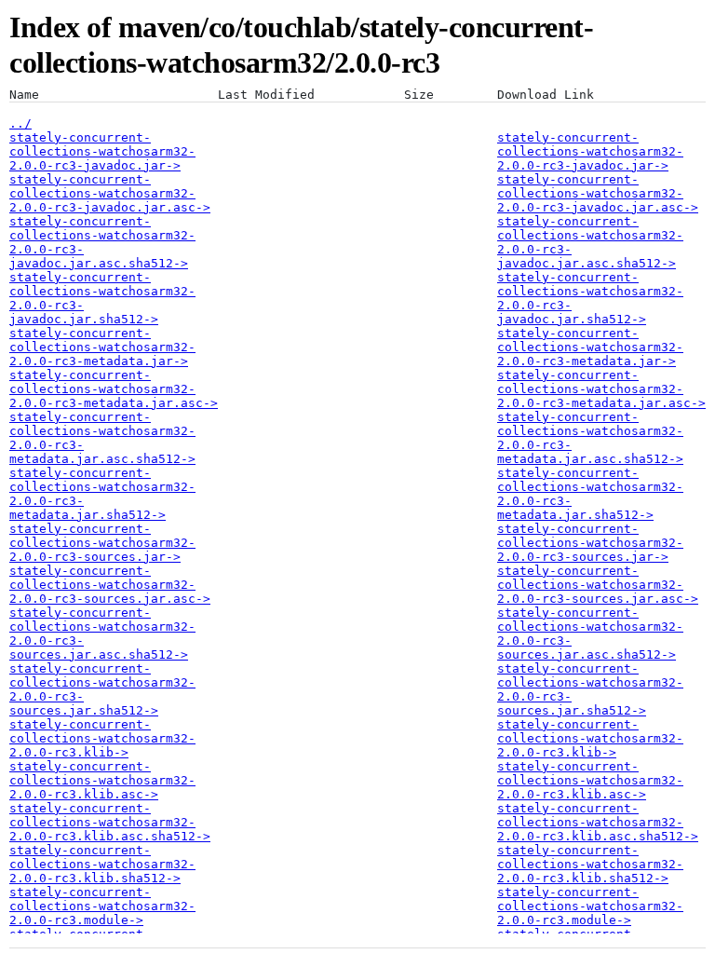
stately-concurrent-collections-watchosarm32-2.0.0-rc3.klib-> (102, 738)
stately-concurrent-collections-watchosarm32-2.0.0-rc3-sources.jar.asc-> (109, 585)
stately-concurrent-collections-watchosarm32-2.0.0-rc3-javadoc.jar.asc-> (109, 193)
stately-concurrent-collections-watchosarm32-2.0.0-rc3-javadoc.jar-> (102, 151)
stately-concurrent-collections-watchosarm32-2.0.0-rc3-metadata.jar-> (102, 347)
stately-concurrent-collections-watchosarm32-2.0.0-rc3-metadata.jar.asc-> (113, 389)
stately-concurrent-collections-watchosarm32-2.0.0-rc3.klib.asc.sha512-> (109, 822)
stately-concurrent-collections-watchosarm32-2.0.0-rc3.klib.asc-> (102, 780)
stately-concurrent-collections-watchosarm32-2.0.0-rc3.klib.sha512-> (102, 864)
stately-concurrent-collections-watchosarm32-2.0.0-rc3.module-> (102, 906)
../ (20, 123)
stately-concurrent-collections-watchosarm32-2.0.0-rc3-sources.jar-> (102, 543)
